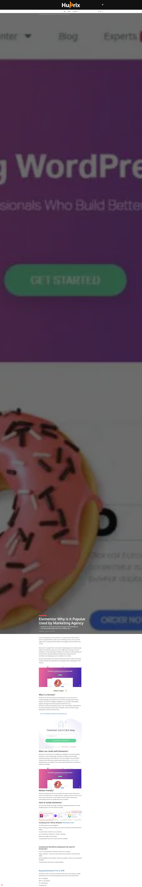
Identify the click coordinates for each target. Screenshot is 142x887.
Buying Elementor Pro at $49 (51, 870)
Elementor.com (68, 823)
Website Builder (42, 615)
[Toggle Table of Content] (65, 691)
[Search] (102, 11)
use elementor (73, 760)
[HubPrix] (71, 5)
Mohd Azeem (42, 631)
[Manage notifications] (2, 885)
